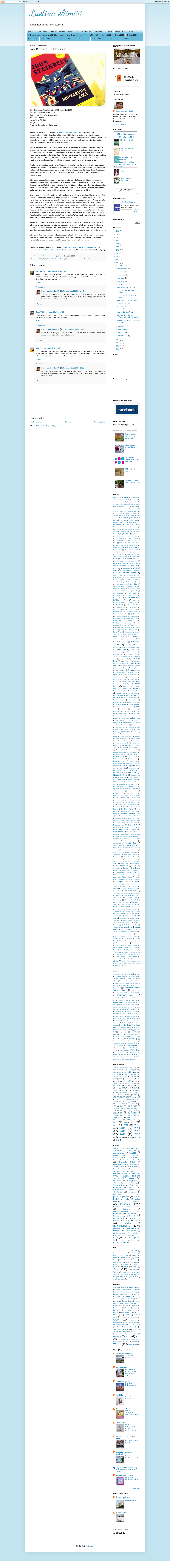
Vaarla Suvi (125, 925)
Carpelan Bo (136, 543)
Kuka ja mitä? (42, 31)
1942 (40, 259)
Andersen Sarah (118, 511)
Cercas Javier (133, 545)
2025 (118, 234)
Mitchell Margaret (118, 754)
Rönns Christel (118, 832)
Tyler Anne (123, 918)
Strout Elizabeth (135, 879)
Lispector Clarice (127, 722)
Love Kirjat (117, 1315)
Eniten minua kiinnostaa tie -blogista (70, 132)
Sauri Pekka (123, 850)
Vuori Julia (123, 1054)
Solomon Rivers (125, 870)
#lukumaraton (117, 1151)
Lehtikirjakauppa (125, 1312)
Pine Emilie (119, 802)
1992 (121, 1113)
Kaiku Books (124, 1303)
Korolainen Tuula (132, 674)
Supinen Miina (117, 884)
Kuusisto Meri (120, 693)
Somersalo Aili (120, 872)
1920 (117, 1081)
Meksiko (128, 1262)
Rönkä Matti (134, 829)
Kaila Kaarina (127, 998)
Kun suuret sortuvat (126, 149)
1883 (120, 1072)
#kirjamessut (117, 1148)
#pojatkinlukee (118, 1153)
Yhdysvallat (86, 259)
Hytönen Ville (128, 627)
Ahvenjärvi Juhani (124, 506)
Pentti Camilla (124, 1025)
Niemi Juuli (133, 770)
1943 (129, 1088)
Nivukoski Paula (118, 772)
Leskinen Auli (134, 713)
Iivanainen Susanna (121, 992)
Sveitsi (130, 1269)
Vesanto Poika (120, 1052)
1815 (125, 1067)
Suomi (117, 1269)
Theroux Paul (133, 897)
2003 (115, 1120)
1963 (132, 1097)
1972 (125, 1101)
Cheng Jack (116, 547)
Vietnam (115, 1276)
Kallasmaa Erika (123, 1000)
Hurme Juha (124, 625)
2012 (118, 349)
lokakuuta (121, 272)
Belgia (122, 1250)
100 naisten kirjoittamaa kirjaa (78, 39)
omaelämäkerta (131, 1231)
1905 (120, 1076)
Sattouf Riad (128, 847)
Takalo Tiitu (117, 891)
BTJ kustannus (127, 1289)
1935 (120, 1086)
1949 (126, 1090)
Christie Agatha (130, 547)
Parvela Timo (132, 791)
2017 (118, 259)
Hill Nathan (129, 611)
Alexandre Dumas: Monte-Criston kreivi (132, 482)
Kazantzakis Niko (126, 661)
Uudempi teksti (36, 422)
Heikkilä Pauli (133, 602)
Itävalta (121, 1260)
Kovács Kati (116, 681)
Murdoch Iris (133, 761)
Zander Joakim (120, 956)
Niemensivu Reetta (119, 770)
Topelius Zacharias (131, 909)
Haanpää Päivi (122, 591)
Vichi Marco (117, 934)
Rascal (138, 813)
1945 (136, 1088)
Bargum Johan (117, 522)
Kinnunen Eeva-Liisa (134, 665)
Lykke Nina (125, 731)
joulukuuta (122, 265)
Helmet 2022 (46, 39)
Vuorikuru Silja (123, 940)
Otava (116, 1319)
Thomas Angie (117, 900)
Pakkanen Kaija (117, 788)
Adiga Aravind (134, 499)
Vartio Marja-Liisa (126, 929)
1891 (136, 1072)
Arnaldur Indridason (119, 515)
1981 (128, 1106)
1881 (136, 1070)
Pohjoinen (116, 1324)
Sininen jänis (117, 1334)
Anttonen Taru (117, 513)
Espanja (123, 1253)
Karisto (133, 1303)
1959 (135, 1095)
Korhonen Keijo (132, 672)
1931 (126, 1083)
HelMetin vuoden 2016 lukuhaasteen (55, 250)
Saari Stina (129, 831)
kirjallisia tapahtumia (130, 1201)
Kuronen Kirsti (135, 691)
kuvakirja (126, 1209)
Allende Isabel (133, 508)
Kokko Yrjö (119, 670)
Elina (122, 205)
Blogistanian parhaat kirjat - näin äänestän (132, 459)
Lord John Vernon (121, 727)
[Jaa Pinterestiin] (74, 256)
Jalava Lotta (117, 639)
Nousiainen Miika (121, 777)
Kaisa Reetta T (78, 247)
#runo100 (132, 1153)
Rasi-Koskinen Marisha (123, 816)
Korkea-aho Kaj (118, 674)
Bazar (123, 1292)
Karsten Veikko (130, 1002)
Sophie (117, 1036)
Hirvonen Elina (123, 614)
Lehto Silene (117, 711)
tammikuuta (122, 336)
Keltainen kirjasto (120, 1173)
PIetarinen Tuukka (118, 786)
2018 (118, 256)
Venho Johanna (133, 931)
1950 (132, 1090)
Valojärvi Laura (124, 1050)
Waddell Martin (135, 943)
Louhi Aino (131, 727)
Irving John (133, 634)
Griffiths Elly (132, 584)
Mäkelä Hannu (117, 763)
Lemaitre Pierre (123, 713)
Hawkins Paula (136, 600)
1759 (120, 1067)
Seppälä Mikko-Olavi (131, 852)
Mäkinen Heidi (128, 763)
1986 (135, 1108)
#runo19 (125, 1155)
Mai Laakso (40, 271)
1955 (136, 1092)
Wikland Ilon (129, 1057)
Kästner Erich (133, 697)
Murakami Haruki (119, 761)
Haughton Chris (118, 595)
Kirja (127, 1305)
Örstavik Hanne (119, 965)
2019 (118, 253)
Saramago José (131, 845)
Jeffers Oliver (117, 998)
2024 (118, 237)
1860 (120, 1070)
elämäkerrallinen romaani (123, 1190)
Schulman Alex (134, 850)
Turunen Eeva (134, 913)
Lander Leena (130, 706)
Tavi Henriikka (129, 895)
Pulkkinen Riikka (127, 809)
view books (136, 214)
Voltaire (135, 936)
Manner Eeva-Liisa (125, 736)
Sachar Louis (136, 834)
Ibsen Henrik (128, 632)
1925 (129, 1081)
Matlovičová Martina (134, 1013)
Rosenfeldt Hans (119, 825)
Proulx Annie (116, 807)
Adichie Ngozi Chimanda (120, 499)
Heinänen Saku (135, 990)
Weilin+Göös (132, 1344)
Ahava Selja (130, 502)
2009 (133, 1122)
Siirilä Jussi (117, 861)
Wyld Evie (137, 952)
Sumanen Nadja (133, 881)
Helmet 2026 (122, 39)
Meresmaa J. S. (120, 750)
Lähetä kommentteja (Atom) (44, 426)
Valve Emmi (128, 927)
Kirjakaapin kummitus (124, 1475)
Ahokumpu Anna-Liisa (127, 504)
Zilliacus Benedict (119, 959)
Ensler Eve (116, 568)
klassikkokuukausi (133, 1207)
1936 (126, 1086)
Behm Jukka (129, 524)
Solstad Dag (136, 870)
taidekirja (135, 1240)
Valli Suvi (135, 925)
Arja (37, 348)
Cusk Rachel (119, 554)
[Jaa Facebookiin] (72, 256)
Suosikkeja (98, 31)
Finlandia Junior (132, 1166)
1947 (120, 1090)
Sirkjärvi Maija (124, 863)
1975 (117, 1104)
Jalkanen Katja (127, 639)
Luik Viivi (124, 729)
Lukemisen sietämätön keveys (61, 31)
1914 (121, 1079)
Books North (117, 1294)
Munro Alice (132, 759)
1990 (135, 1111)
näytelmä (116, 1228)
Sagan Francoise (120, 836)
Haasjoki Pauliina (133, 591)
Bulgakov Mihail (117, 538)
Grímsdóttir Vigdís (133, 586)
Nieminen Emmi (120, 1020)
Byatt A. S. (137, 538)
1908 (131, 1076)
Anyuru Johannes (131, 513)
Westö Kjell (123, 950)
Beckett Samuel (117, 524)
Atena (131, 1287)
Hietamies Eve (132, 609)
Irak (127, 1255)
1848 (136, 1067)
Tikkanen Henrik (118, 1048)
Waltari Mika (117, 947)
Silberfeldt (127, 1331)
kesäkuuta (122, 284)
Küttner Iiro (132, 700)
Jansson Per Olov (134, 992)
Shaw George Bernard (131, 856)
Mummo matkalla (93, 247)
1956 (115, 1095)
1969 (136, 1099)
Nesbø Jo (122, 768)
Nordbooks (134, 1317)
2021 (118, 247)
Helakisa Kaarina (118, 609)
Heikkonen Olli (120, 607)
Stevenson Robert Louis (122, 877)
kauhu (136, 1196)
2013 (118, 346)
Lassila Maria (124, 709)
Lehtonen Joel (129, 711)
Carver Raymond (121, 545)
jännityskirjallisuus (121, 1197)
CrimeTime (127, 1294)
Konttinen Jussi (120, 672)
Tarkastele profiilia (120, 124)
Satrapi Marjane (117, 847)
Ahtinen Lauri (117, 974)
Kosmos (127, 1308)
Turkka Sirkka (123, 913)
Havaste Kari (117, 988)
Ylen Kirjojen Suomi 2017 (76, 35)
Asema (123, 1287)
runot (115, 1237)
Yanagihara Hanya (121, 954)
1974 (138, 1101)
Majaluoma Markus (132, 1011)
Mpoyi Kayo (133, 756)
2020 (118, 250)
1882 (114, 1072)
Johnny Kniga (127, 1301)
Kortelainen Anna (118, 677)
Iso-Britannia (124, 1257)
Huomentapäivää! (131, 1501)
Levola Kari (126, 715)
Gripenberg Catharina (119, 586)
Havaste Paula (117, 598)
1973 (132, 1101)
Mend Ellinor (123, 747)
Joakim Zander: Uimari (125, 312)
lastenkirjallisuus (120, 1211)
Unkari (131, 1272)
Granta (118, 1296)
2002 (135, 1117)
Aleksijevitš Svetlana (119, 508)
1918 (132, 1079)
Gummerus (130, 1296)
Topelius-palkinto (119, 1185)
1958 (128, 1095)
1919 (138, 1079)
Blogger (90, 1546)
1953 (123, 1092)
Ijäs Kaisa (123, 634)
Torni (126, 1341)
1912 (115, 1079)
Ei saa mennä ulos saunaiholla (123, 1498)
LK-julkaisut (128, 1310)
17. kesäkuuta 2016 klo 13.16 (53, 312)
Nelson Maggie (127, 766)
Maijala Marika (120, 1011)
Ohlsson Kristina (127, 782)
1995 (115, 1115)
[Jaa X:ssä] (69, 256)
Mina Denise (133, 752)
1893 (120, 1074)
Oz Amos (134, 784)
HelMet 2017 (93, 35)
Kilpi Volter (123, 665)
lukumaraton (117, 1214)
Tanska (115, 1272)
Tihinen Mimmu (125, 904)
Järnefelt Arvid (136, 647)
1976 (123, 1104)
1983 (115, 1108)
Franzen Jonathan (124, 579)
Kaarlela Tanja (134, 649)
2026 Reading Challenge (127, 202)
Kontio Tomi (136, 670)
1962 (127, 1097)
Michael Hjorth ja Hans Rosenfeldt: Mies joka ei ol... (128, 316)
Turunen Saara (129, 915)
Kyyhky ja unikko (125, 178)
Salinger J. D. (128, 838)
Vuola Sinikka (129, 938)
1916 (126, 1079)
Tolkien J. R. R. (135, 906)
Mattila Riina (136, 741)
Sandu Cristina (117, 845)
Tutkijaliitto (134, 1341)
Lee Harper (134, 709)
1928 (115, 1083)
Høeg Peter (117, 632)
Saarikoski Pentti (124, 834)
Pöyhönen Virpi (124, 811)
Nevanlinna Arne (133, 768)
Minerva (127, 1315)
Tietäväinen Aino (123, 902)
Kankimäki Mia (117, 654)
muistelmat (132, 1218)
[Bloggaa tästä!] (67, 256)
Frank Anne (130, 577)
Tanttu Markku (132, 1041)
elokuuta (121, 278)
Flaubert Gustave (118, 575)
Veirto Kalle (124, 931)
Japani (128, 1260)
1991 (115, 1113)
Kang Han (135, 652)
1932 (131, 1083)
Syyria (136, 1269)
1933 (136, 1083)
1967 (123, 1099)
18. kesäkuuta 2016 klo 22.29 (73, 368)
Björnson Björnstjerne (128, 529)
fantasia (132, 1192)
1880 (131, 1070)
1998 (135, 1115)
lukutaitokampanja (119, 1216)
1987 (115, 1111)
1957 (122, 1095)
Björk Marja (116, 529)
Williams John (134, 950)
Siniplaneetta (128, 1334)
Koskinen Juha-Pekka (120, 679)
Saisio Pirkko (117, 838)
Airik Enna (135, 506)
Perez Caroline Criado (133, 800)
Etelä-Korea (134, 1253)
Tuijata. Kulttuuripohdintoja (127, 1468)
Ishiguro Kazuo (117, 636)
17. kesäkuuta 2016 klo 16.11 (73, 329)
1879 (125, 1070)
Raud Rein (137, 816)
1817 (131, 1067)
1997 (128, 1115)
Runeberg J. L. (128, 827)
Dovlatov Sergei (123, 556)
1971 (120, 1101)
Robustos (124, 1324)
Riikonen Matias (135, 820)
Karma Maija (118, 1002)
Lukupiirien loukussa (83, 31)
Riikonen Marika (124, 820)
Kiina (114, 1262)
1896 (136, 1074)
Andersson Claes (132, 511)
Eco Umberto (119, 561)
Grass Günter (120, 584)
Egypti (115, 1253)
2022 (118, 244)
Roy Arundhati (117, 827)
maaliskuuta (122, 329)
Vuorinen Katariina (135, 940)
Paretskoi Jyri (121, 791)
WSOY (117, 1344)
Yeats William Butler (134, 954)
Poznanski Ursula (133, 804)
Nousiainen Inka (135, 775)
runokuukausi (130, 1235)
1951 (138, 1090)
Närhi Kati (121, 779)
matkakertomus (118, 1218)
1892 (114, 1074)
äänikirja (126, 1242)
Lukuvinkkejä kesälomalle (126, 287)
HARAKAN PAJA (122, 1513)
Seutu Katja (116, 856)
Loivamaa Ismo (135, 725)
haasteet (117, 1194)
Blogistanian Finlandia (131, 1160)
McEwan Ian (126, 745)
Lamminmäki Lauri (118, 706)
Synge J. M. (125, 886)
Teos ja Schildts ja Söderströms (126, 1339)
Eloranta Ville (123, 565)
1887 (125, 1072)
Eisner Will (117, 563)
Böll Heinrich (119, 540)
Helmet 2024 (97, 39)
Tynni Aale (116, 920)
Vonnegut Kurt (117, 938)
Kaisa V (39, 312)
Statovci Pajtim (132, 872)
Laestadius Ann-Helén (133, 702)
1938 (138, 1086)
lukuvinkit (132, 1216)
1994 (135, 1113)
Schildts (127, 1329)
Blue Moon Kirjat (133, 1292)
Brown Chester (132, 536)
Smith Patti (134, 866)
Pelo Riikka (129, 795)
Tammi (79, 259)
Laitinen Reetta (133, 704)
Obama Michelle (133, 779)
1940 (117, 1088)
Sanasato (133, 1327)
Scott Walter (117, 852)
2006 (135, 1120)
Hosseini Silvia (134, 616)
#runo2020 (134, 1155)
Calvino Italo (129, 540)
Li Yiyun (126, 718)
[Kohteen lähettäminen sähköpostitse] (65, 256)
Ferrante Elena (129, 573)
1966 (117, 1099)
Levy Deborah (136, 715)
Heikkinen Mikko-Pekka (133, 605)
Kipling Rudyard (135, 668)
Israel (136, 1257)
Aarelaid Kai (134, 497)
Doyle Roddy (125, 559)
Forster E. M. (121, 577)
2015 (118, 340)
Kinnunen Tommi (121, 668)
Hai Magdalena (118, 593)
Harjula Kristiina (132, 593)
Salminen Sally (117, 843)
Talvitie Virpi (133, 1039)
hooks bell (127, 963)
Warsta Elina (133, 1054)
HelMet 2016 (132, 31)
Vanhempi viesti (100, 422)
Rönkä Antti (124, 829)
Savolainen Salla (119, 1034)
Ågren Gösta (136, 963)
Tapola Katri (136, 893)
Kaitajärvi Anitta (117, 652)
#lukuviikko (132, 1151)
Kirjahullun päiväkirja (124, 1353)
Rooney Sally (133, 822)
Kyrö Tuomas (118, 695)
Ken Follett (123, 150)
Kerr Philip (121, 663)
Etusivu (31, 31)
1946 (114, 1090)
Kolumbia (121, 1262)
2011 (126, 1125)
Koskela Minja (132, 677)
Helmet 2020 (132, 35)
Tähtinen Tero (126, 920)
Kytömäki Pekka (119, 697)
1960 (115, 1097)
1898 (114, 1076)
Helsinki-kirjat (117, 1299)
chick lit (132, 1187)
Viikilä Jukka (128, 934)
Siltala (134, 1331)
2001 (129, 1117)
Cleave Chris (128, 549)
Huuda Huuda (128, 1299)
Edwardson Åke (132, 561)
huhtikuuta (122, 326)
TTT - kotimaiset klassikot (131, 470)
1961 (121, 1097)
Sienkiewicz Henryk (132, 859)
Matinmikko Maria (125, 741)
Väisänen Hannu (122, 943)
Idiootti (137, 1299)
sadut (125, 1237)
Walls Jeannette (132, 945)
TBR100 (109, 31)
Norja (115, 1264)
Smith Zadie (116, 868)
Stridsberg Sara (123, 879)
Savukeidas (117, 1329)
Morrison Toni (118, 757)
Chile (136, 1251)
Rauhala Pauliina (120, 818)
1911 (136, 1076)
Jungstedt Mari (125, 647)
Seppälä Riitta (117, 854)
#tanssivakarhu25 (119, 1157)
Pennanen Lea (120, 800)
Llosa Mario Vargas (123, 725)
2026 (118, 231)
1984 (122, 1108)
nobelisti (61, 259)
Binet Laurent (134, 527)
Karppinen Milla (124, 659)
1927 (136, 1081)
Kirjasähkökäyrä (122, 1367)
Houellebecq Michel (131, 618)
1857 (114, 1070)
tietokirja (116, 1242)
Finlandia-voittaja (119, 1169)
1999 (115, 1117)
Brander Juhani (120, 536)
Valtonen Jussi (117, 927)
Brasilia (129, 1250)
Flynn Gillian (129, 575)
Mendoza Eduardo (134, 747)
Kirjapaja (134, 1305)
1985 (128, 1108)
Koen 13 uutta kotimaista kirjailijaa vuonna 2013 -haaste (126, 1175)
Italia (115, 1260)
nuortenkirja (127, 1223)
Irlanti (134, 1255)
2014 (118, 343)
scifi (118, 1240)
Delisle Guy (130, 554)
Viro (121, 1277)
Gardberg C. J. (123, 582)
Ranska (116, 1267)
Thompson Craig (129, 900)
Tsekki (124, 1272)
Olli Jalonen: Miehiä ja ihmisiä (128, 300)
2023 (118, 240)
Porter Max (121, 804)
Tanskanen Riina (118, 893)
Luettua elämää (56, 12)
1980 (121, 1106)
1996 (121, 1115)
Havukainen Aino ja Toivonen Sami (126, 599)
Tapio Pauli (128, 893)
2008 (125, 1122)
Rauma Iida (130, 818)
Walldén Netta (120, 945)
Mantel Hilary (124, 738)
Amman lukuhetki (123, 1381)
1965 (138, 1097)
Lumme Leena (135, 1009)
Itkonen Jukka (131, 636)
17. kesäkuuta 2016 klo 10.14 (56, 271)
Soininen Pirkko (128, 868)
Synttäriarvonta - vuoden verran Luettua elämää (131, 436)
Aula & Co (133, 1157)
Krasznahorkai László (128, 681)
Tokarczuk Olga (124, 906)
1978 (136, 1104)
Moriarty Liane (132, 754)
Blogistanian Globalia (127, 1162)
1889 (130, 1072)
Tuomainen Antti (129, 911)
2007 (115, 1122)
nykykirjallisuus (121, 1225)
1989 (44, 259)
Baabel (115, 1160)
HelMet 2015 (120, 31)
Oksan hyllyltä (67, 247)
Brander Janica (135, 534)
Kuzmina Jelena (133, 693)
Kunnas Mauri (123, 691)
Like (134, 1312)
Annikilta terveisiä (123, 304)
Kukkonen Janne (127, 686)
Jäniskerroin (123, 170)
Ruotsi (126, 1267)
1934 (114, 1086)
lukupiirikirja (131, 1214)
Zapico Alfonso (132, 956)
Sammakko (121, 1327)
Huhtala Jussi (132, 620)
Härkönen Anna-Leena (129, 630)
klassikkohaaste (118, 1207)
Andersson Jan (133, 976)
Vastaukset (42, 287)
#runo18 (116, 1155)
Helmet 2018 (106, 35)
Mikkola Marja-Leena (119, 752)
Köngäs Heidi (118, 700)
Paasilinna (133, 1320)
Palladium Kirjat (117, 1322)
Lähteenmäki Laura (127, 734)
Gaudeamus (136, 1294)
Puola (135, 1264)
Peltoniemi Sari (124, 797)
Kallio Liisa (134, 1000)
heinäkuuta (122, 281)
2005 (129, 1120)
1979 (115, 1106)
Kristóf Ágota (126, 684)
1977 (129, 1104)
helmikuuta (122, 332)
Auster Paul (123, 520)
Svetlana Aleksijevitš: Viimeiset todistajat (131, 1413)
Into (117, 1301)
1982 (135, 1106)
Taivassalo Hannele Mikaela (130, 888)
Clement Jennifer (124, 552)
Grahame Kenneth (135, 582)
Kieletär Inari (117, 1305)
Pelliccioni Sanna (118, 795)
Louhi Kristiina (123, 1009)
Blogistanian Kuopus (120, 1164)
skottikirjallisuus (119, 1279)
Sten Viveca (133, 875)
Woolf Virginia (117, 952)
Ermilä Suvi (126, 568)
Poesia (136, 1322)
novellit (137, 1220)
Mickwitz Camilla (133, 750)
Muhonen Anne (118, 759)
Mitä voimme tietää (126, 140)
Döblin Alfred (136, 559)
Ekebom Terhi (127, 563)
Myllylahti (124, 1317)
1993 (128, 1113)
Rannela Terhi (127, 814)
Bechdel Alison (131, 522)
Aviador (118, 1289)
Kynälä (136, 1308)
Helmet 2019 (119, 35)
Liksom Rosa (135, 718)
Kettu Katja (130, 663)
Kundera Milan (127, 688)
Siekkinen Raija (117, 859)
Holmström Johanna (121, 616)
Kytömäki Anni (131, 695)
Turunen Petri (117, 915)
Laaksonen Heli (118, 702)
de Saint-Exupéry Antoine (128, 961)
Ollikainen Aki (123, 784)
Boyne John (124, 534)
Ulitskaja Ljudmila (125, 922)
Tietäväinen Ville (131, 1045)
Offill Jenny (116, 782)
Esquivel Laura (126, 570)
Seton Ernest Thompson (131, 854)
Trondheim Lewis (118, 911)
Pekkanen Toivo (132, 793)
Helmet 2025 (109, 39)
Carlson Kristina (124, 543)
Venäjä (133, 1274)
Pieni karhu (128, 1322)
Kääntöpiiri (116, 1310)
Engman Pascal (133, 565)
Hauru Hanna (133, 595)
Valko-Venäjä (124, 1274)
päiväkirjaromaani (119, 1233)
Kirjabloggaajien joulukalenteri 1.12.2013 (131, 448)
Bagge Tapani (134, 520)
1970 (114, 1101)
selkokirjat (126, 1240)
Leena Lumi (120, 1422)
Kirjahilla (119, 1395)
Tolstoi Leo (119, 909)
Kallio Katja (127, 652)
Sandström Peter (131, 843)
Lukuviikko (117, 1180)
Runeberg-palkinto (131, 1180)
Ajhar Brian (136, 974)
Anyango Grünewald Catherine (122, 978)
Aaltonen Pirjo (117, 497)
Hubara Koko (117, 620)
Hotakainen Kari (118, 618)
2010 (115, 1125)
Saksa (135, 1267)
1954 (129, 1092)
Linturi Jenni (116, 722)
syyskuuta (122, 275)
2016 (49, 259)
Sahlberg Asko (133, 836)
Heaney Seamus (121, 602)
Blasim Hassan (126, 531)
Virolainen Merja (125, 936)
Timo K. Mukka (124, 180)
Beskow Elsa (123, 527)
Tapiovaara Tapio (118, 1043)
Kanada (135, 1260)
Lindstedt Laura (132, 720)
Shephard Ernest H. (134, 1034)
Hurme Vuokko (135, 625)
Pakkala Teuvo (132, 786)
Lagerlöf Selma (121, 704)
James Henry (123, 642)
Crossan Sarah (135, 552)
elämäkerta (117, 1192)
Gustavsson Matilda (119, 588)
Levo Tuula (116, 715)
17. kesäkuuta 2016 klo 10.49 (73, 291)
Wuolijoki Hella (128, 952)
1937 (132, 1086)
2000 (122, 1117)
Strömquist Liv (120, 882)
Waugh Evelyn (128, 947)
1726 (114, 1067)
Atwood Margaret (126, 518)
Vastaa (38, 282)
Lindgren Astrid (120, 720)
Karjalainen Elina (125, 656)
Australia (115, 1250)
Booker (121, 1166)
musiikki (116, 1220)
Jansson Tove (125, 995)
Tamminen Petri (130, 891)
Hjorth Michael (135, 614)
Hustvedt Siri (118, 627)
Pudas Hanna (127, 807)
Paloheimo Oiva (129, 788)
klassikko (54, 259)
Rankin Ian (116, 813)
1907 (125, 1076)
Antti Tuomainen (125, 171)
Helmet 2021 (33, 39)
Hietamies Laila (117, 611)
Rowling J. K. (132, 825)
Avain (138, 1287)
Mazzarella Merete (122, 743)
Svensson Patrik (129, 884)
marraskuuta (123, 268)
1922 (123, 1081)
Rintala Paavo (120, 822)
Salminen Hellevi (130, 841)
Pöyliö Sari (134, 811)
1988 (121, 1111)
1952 (117, 1092)
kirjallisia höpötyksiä (121, 1199)
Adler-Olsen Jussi (118, 502)
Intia (122, 1255)
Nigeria (136, 1262)
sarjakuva (135, 1237)
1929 (120, 1083)
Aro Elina (131, 515)
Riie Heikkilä (119, 166)
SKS (138, 1324)
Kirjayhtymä (117, 1308)
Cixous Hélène (117, 549)
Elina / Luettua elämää (50, 291)
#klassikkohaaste (131, 1148)
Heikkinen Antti (118, 605)
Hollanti (115, 1255)
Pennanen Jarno (135, 797)
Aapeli (126, 497)
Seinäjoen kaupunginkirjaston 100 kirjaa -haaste (45, 35)
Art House (116, 1287)
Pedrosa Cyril (117, 793)
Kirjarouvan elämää (123, 1409)
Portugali (125, 1264)
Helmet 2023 (58, 39)
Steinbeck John (70, 259)
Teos (138, 1336)
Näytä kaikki (136, 1488)
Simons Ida (127, 861)
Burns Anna (128, 538)
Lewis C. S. (118, 718)
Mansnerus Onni (119, 1014)
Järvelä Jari (121, 649)
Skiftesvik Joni (123, 866)
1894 (126, 1074)
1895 (131, 1074)
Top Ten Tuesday (130, 1183)
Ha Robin (130, 588)
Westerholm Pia (118, 1057)
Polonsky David (129, 802)
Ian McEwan (124, 142)
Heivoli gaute (133, 607)
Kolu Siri (127, 670)
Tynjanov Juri (134, 918)
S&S (131, 1324)
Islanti (115, 1257)
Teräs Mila (122, 897)
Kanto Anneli (129, 654)
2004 (122, 1120)
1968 (129, 1099)
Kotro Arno (133, 679)
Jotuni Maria (129, 645)
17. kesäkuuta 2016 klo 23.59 (50, 348)
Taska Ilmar (118, 895)
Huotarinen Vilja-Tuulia (122, 623)
